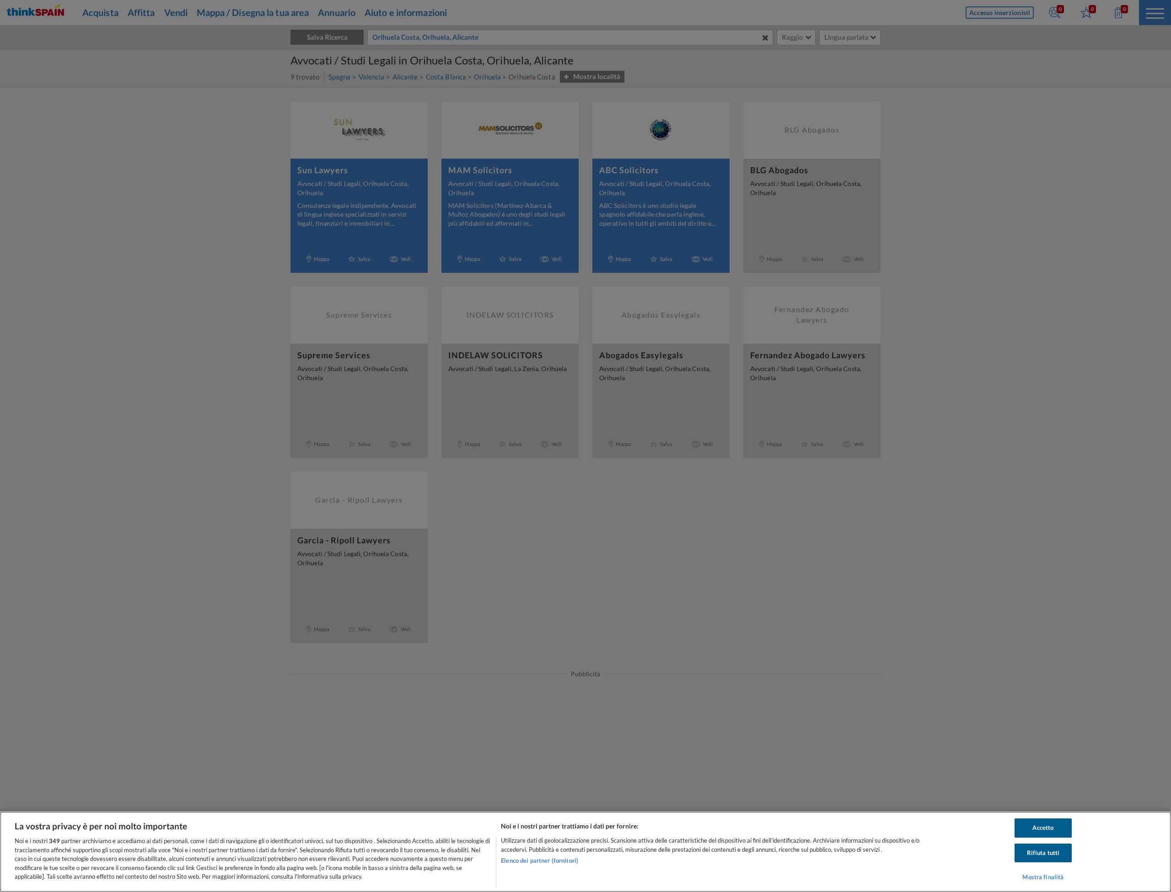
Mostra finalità (1043, 877)
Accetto (1042, 827)
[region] (585, 852)
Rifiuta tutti (1043, 852)
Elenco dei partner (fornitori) (539, 860)
